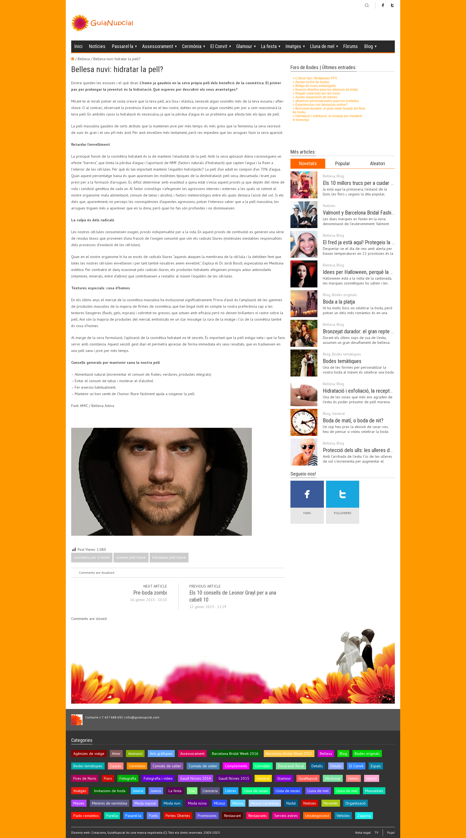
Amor (116, 753)
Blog (368, 46)
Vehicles (343, 815)
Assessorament (157, 46)
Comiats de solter (167, 766)
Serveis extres (286, 815)
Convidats (262, 766)
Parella (112, 815)
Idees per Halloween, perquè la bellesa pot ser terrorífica (383, 272)
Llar (192, 790)
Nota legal (363, 832)
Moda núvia (197, 803)
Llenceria (210, 790)
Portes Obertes (178, 815)
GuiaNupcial (308, 778)
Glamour (244, 46)
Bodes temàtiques (346, 354)
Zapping (364, 815)
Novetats (308, 163)
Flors (108, 778)
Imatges (293, 46)
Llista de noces (256, 790)
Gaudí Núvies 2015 (233, 778)
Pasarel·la (133, 815)
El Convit (218, 46)
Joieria (138, 790)
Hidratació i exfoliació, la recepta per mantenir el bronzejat (384, 391)
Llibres (230, 790)
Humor (371, 778)
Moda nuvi (172, 803)
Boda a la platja (339, 301)
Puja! (391, 832)
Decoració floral (291, 766)
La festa (269, 46)
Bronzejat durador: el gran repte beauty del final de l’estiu (383, 331)
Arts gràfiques (161, 753)
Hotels (353, 778)
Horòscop (333, 778)
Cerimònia (191, 46)
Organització (355, 803)
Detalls (317, 766)
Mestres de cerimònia (109, 803)
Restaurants (257, 815)
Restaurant (232, 815)
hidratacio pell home (169, 557)
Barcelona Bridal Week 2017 (289, 753)
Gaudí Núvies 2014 (195, 778)
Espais (376, 766)
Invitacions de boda (109, 790)
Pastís (153, 815)
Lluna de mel (322, 46)
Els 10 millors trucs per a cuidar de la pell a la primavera (382, 183)
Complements (236, 766)
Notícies (97, 46)
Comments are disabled (96, 573)
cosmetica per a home (92, 557)
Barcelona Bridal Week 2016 (235, 753)
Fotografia (127, 778)
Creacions (98, 832)
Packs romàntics (86, 815)
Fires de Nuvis (84, 778)
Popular (342, 163)
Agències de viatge (88, 753)
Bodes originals (344, 294)
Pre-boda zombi (150, 592)
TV (376, 832)
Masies (78, 803)
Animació (135, 753)
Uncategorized (317, 815)
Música (219, 803)
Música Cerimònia (265, 803)
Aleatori (377, 163)
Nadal (291, 803)
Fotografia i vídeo (158, 778)
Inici (78, 46)
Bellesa (329, 176)
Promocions (207, 815)
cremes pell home (131, 557)
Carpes (115, 766)
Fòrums (350, 46)
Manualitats (374, 790)
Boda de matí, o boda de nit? (353, 420)
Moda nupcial (145, 803)
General (338, 413)
